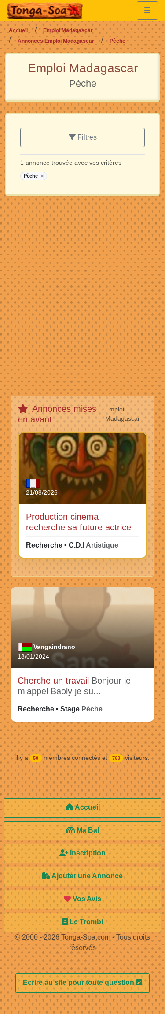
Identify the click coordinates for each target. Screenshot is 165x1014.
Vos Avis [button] (86, 899)
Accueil (18, 30)
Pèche (34, 175)
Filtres (86, 137)
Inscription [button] (87, 853)
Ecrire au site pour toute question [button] (79, 982)
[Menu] (147, 10)
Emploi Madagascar (68, 30)
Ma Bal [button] (87, 830)
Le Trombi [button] (85, 921)
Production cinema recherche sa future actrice (78, 522)
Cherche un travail (55, 680)
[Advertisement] (82, 299)
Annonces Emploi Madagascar (56, 41)
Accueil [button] (86, 807)
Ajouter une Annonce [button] (86, 876)
